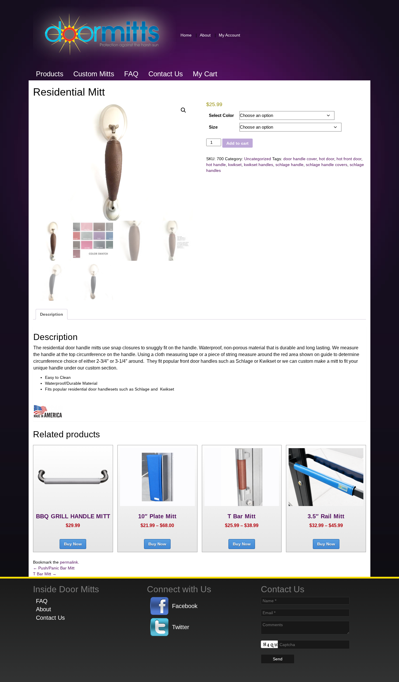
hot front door (348, 158)
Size (213, 127)
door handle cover (300, 158)
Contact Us (165, 74)
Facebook (184, 606)
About (205, 35)
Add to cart (237, 143)
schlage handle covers (326, 164)
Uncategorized (257, 158)
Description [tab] (51, 314)
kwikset (235, 164)
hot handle (216, 164)
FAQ (131, 74)
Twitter (180, 627)
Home (186, 35)
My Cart (205, 74)
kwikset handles (258, 164)
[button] (183, 110)
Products (49, 74)
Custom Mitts (93, 74)
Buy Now (73, 544)
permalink (69, 562)
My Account (229, 35)
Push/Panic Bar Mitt (53, 568)
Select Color (221, 115)
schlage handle (289, 164)
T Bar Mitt (44, 574)
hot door (326, 158)
